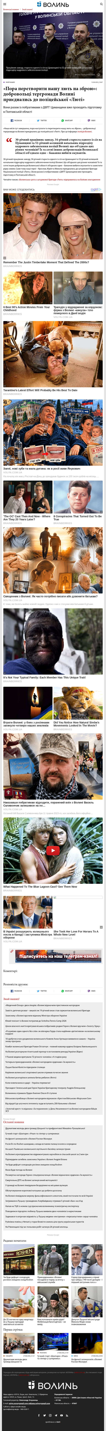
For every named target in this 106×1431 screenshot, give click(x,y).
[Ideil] (53, 1422)
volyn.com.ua (79, 1372)
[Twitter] (45, 1415)
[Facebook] (39, 1415)
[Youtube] (61, 1415)
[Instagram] (50, 1415)
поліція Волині (85, 132)
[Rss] (67, 1416)
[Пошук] (101, 4)
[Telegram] (56, 1415)
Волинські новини (11, 10)
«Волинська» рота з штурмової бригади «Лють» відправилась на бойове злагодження (59, 180)
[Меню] (4, 4)
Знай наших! (27, 10)
